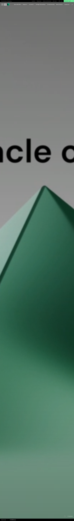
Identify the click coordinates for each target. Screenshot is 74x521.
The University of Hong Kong (6, 1)
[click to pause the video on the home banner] (64, 516)
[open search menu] (72, 4)
